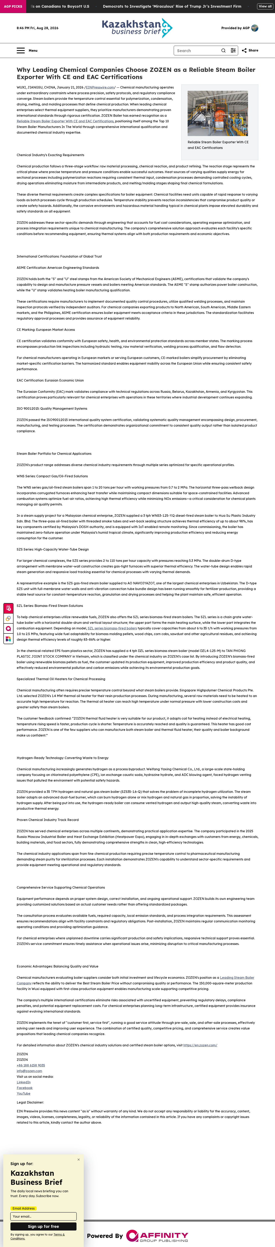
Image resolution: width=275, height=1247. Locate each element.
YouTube (23, 1093)
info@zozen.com (29, 1071)
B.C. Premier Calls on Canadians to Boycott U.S (45, 6)
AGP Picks (13, 6)
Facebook (25, 1088)
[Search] (223, 50)
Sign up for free (43, 1226)
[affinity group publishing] (8, 629)
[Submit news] (8, 608)
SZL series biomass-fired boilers (112, 628)
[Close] (79, 1159)
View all (265, 6)
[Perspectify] (8, 619)
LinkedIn (24, 1082)
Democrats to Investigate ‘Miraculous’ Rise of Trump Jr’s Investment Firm (172, 6)
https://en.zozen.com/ (200, 1045)
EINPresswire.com (100, 87)
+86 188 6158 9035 (31, 1065)
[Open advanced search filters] (233, 50)
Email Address (23, 1208)
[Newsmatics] (8, 639)
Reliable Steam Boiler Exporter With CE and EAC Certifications (65, 121)
